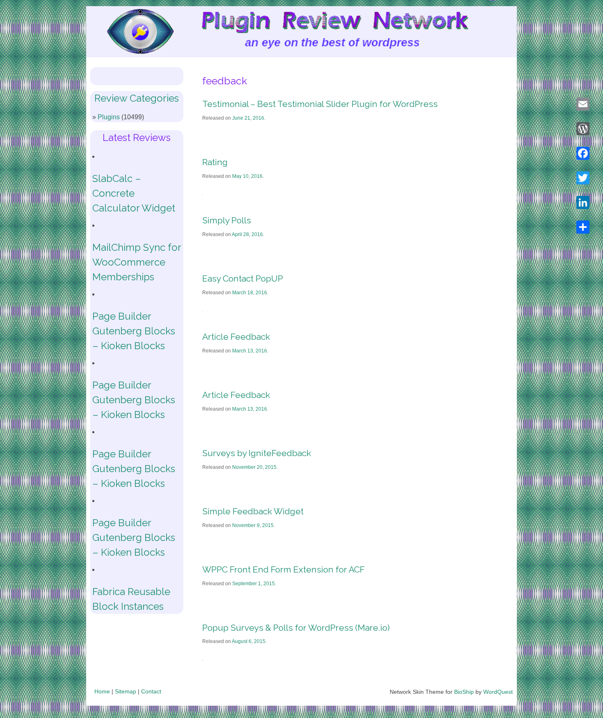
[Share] (583, 227)
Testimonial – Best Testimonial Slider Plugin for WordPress (320, 104)
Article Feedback (236, 337)
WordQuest (498, 691)
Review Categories (136, 98)
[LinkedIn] (583, 202)
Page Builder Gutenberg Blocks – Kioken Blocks (133, 331)
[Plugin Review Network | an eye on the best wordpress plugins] (130, 33)
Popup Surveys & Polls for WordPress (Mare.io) (296, 628)
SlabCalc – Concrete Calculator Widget (133, 193)
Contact (151, 691)
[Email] (583, 104)
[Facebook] (583, 153)
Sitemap (125, 691)
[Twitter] (583, 178)
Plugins (109, 117)
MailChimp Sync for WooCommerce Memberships (136, 262)
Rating (215, 162)
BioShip (464, 691)
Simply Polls (226, 220)
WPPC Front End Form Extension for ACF (283, 569)
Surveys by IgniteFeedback (256, 453)
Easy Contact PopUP (242, 278)
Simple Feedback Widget (253, 511)
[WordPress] (583, 128)
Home (102, 691)
